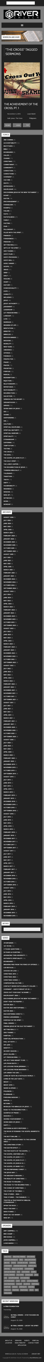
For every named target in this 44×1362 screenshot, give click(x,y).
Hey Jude (7, 1045)
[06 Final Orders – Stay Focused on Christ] (6, 1319)
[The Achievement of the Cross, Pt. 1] (22, 97)
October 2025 (9, 548)
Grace (6, 269)
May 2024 (7, 601)
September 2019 (10, 774)
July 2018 (7, 817)
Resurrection (9, 393)
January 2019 (9, 798)
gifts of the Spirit (11, 248)
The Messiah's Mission (13, 1176)
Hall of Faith (9, 1042)
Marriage (7, 322)
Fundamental (29, 1269)
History (7, 285)
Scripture (7, 1287)
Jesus (13, 118)
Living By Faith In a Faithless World (18, 1076)
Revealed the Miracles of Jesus (16, 1107)
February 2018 (9, 832)
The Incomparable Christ (14, 1169)
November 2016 (9, 879)
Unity (6, 483)
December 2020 (9, 727)
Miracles (7, 334)
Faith (6, 214)
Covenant (8, 177)
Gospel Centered (10, 1275)
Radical (7, 374)
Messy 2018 (8, 1085)
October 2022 (9, 659)
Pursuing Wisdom (11, 1097)
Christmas (8, 161)
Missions (7, 341)
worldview (8, 1293)
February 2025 (9, 573)
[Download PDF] (16, 1310)
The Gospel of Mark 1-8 (13, 1166)
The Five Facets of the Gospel (16, 1151)
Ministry (7, 331)
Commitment (9, 165)
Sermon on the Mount (13, 399)
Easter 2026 (8, 1011)
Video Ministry (20, 1343)
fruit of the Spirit (17, 1269)
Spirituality (8, 436)
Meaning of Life (10, 325)
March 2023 (8, 644)
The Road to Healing (12, 1182)
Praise (6, 362)
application (30, 1256)
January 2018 (9, 835)
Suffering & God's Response (15, 1128)
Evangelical (32, 1266)
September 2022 (10, 662)
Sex (5, 412)
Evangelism (8, 205)
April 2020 (7, 752)
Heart (6, 282)
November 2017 (9, 841)
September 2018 (10, 811)
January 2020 (9, 761)
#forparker (8, 943)
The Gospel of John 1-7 (13, 1157)
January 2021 (9, 724)
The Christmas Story (12, 1145)
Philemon (7, 1091)
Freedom (7, 242)
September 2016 (10, 885)
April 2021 (7, 715)
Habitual (7, 1036)
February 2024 (9, 610)
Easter (6, 198)
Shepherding (9, 418)
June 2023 (7, 634)
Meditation (8, 328)
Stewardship (9, 439)
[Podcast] (20, 1349)
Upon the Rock (10, 1205)
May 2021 (7, 712)
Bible (5, 149)
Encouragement (10, 201)
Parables (7, 356)
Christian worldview (20, 1266)
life (6, 1278)
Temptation (9, 446)
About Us (8, 1340)
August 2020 (8, 740)
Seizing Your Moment (12, 1119)
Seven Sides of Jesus (12, 408)
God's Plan (8, 254)
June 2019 (7, 783)
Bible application (30, 1260)
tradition (15, 1290)
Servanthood (9, 402)
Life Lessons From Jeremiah (15, 1066)
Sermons (18, 1340)
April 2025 (7, 567)
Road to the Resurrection (14, 1110)
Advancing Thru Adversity (14, 955)
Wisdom (7, 492)
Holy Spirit (20, 1275)
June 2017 (7, 857)
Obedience (8, 350)
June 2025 (7, 560)
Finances (7, 235)
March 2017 (8, 866)
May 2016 (7, 897)
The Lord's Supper (11, 464)
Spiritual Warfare (11, 433)
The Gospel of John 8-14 (13, 1163)
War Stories (9, 1212)
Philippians (32, 118)
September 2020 (10, 736)
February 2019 (9, 795)
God (18, 1272)
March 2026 (8, 533)
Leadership (8, 310)
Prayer (6, 365)
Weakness (8, 489)
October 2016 (9, 882)
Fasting (7, 223)
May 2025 (7, 564)
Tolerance (8, 473)
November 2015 (9, 916)
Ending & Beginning (11, 1017)
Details (7, 125)
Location (8, 1343)
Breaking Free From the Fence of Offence (20, 964)
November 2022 (9, 656)
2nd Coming (8, 140)
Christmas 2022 (10, 977)
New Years (8, 347)
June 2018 (7, 820)
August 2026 (8, 517)
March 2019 (8, 792)
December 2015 (9, 913)
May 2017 (7, 860)
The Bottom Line (10, 1136)
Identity (7, 1048)
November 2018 (9, 804)
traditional (24, 1290)
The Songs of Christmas (14, 1188)
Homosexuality (10, 288)
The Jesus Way (9, 1172)
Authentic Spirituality (13, 958)
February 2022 (9, 684)
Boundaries (8, 152)
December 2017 (9, 838)
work (6, 501)
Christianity (8, 1266)
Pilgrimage (8, 1094)
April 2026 (7, 530)
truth (31, 1290)
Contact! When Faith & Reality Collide (19, 986)
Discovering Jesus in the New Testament (20, 192)
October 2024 (9, 585)
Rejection (7, 381)
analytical (8, 1256)
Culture (7, 180)
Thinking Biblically (11, 470)
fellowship (8, 229)
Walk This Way (9, 1209)
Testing (7, 449)
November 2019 (9, 767)
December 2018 (9, 801)
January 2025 (9, 576)
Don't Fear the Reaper (13, 1002)
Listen (18, 125)
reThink (7, 1103)
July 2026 (7, 520)
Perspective (8, 359)
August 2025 (8, 554)
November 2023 (9, 619)
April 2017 (7, 863)
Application (22, 1345)
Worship (7, 504)
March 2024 (8, 607)
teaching (31, 1287)
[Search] (37, 3)
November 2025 (9, 545)
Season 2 (7, 1116)
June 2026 (7, 523)
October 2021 (9, 696)
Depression (8, 186)
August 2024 (8, 591)
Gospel (6, 266)
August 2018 (8, 814)
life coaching (25, 1278)
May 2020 (7, 749)
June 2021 (7, 709)
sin (5, 421)
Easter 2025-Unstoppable (14, 1008)
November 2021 (9, 693)
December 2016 (9, 875)
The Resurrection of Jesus (14, 467)
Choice (13, 1262)
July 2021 (7, 706)
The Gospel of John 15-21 (14, 458)
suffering (7, 442)
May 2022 (7, 675)
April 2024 (7, 604)
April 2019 (7, 789)
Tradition (8, 476)
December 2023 (9, 616)
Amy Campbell (9, 1231)
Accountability (10, 143)
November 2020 (9, 730)
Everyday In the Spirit (12, 1020)
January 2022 (9, 687)
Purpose (7, 371)
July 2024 (7, 594)
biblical (7, 1262)
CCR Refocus (8, 968)
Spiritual (35, 1340)
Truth (6, 480)
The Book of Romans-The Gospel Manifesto (21, 1131)
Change (7, 158)
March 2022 (8, 681)
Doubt (6, 195)
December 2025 (9, 542)
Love (5, 319)
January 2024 (9, 613)
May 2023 (7, 638)
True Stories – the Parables (15, 1197)
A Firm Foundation (11, 1306)
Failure (6, 211)
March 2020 (8, 755)
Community (8, 168)
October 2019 (9, 770)
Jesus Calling (9, 1054)
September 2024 (10, 588)
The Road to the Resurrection (16, 1185)
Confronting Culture (12, 983)
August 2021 (8, 702)
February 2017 (9, 869)
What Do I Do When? (12, 1215)
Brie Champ (8, 1234)
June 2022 (7, 672)
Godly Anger (9, 263)
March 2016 (8, 903)
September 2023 (10, 625)
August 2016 (8, 888)
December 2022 (9, 653)
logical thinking (32, 1281)
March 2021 (8, 718)
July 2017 (7, 854)
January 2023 (9, 650)
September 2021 (10, 699)
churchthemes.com (35, 1358)
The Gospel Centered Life (14, 1154)
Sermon (14, 1287)
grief (6, 273)
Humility (7, 294)
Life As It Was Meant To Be (14, 1060)
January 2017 (9, 872)
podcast (19, 1284)
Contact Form (33, 1343)
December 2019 (9, 764)
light (17, 1281)
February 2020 (9, 758)
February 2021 (9, 721)
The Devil (7, 455)
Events (26, 1340)
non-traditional (9, 1284)
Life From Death (10, 1063)
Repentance (8, 387)
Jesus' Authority (10, 303)
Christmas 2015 (10, 974)
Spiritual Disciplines (12, 427)
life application (13, 1278)
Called (6, 155)
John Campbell (10, 1240)
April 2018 (7, 826)
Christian (32, 1262)
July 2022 (7, 668)
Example (7, 208)
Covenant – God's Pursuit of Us (16, 989)
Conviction (8, 171)
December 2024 (9, 579)
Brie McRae (8, 1237)
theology (7, 1290)
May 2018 (7, 823)
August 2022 (8, 665)
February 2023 (9, 647)
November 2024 (9, 582)
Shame (6, 415)
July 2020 (7, 743)
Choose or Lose (10, 971)
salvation (27, 1284)
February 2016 (9, 906)
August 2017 (8, 851)
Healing (7, 279)
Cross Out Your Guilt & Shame (16, 992)
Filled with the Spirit (12, 232)
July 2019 (7, 780)
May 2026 (7, 526)
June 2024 (7, 598)
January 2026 (9, 539)
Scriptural (35, 1284)
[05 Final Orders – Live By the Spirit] (6, 1329)
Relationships (9, 384)
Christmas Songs (11, 980)
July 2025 (7, 557)
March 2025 (8, 570)
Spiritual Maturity (11, 430)
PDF (27, 125)
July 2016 (7, 891)
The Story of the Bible (13, 1191)
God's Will (8, 260)
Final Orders (9, 1023)
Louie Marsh (31, 114)
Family (6, 220)
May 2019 (7, 786)
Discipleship (8, 189)
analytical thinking (19, 1256)
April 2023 (7, 641)
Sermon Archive (11, 37)
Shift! (6, 1125)
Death (6, 183)
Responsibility (9, 390)
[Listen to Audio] (14, 1310)
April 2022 (7, 678)
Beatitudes (8, 146)
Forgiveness (9, 239)
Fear (5, 226)
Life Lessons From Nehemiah (15, 1070)
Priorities (8, 368)
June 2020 (7, 746)
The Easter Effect (11, 1148)
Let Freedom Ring (10, 313)
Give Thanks (8, 251)
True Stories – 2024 (11, 1194)
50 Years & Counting (12, 952)
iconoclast (29, 1275)
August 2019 (8, 777)
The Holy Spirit (10, 461)
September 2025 (10, 551)
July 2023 (7, 631)
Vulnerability (9, 486)
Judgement (8, 307)
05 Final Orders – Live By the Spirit (24, 1326)
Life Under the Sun (11, 1073)
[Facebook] (23, 1349)
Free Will (7, 1269)
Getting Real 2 (9, 245)
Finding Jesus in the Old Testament (18, 1026)
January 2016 (9, 909)
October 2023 (9, 622)
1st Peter (7, 946)
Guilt (8, 118)
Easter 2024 (8, 1005)
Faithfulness (9, 217)
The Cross (19, 118)
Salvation (8, 396)
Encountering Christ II (13, 1014)
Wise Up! (7, 495)
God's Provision (10, 257)
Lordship (7, 316)
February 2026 (9, 536)
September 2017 (10, 848)
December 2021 (9, 690)
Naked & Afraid (10, 1088)
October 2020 (9, 733)
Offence (7, 353)
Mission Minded (10, 337)
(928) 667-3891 (36, 1354)
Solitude (7, 424)
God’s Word (25, 1272)
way (36, 1290)
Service (6, 405)
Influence (7, 297)
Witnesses (8, 498)
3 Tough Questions (11, 949)
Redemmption (9, 378)
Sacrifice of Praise (11, 1113)
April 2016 (7, 900)
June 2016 (7, 894)
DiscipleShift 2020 (11, 995)
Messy (6, 1082)
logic (23, 1281)
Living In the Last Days (13, 1079)
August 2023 (8, 628)
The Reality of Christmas (14, 1179)
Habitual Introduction (13, 1039)
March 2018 (8, 829)
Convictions (9, 174)
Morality (7, 344)
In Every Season (10, 1051)
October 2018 (9, 807)
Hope (6, 291)
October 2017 (9, 845)
